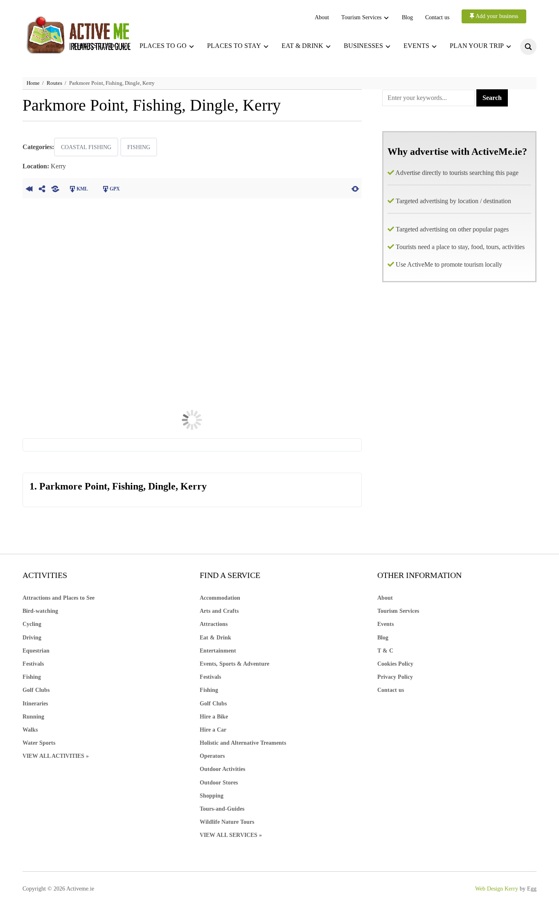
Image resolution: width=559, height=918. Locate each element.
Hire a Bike (214, 717)
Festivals (33, 664)
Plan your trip (477, 45)
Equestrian (36, 651)
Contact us (437, 17)
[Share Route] (42, 188)
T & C (385, 651)
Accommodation (220, 598)
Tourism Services (361, 17)
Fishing (138, 147)
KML (82, 189)
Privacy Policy (395, 677)
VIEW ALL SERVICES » (231, 835)
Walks (30, 730)
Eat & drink (302, 45)
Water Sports (39, 743)
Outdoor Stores (219, 783)
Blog (407, 17)
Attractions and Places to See (59, 598)
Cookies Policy (395, 664)
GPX (115, 189)
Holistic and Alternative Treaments (243, 743)
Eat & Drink (215, 638)
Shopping (211, 796)
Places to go (163, 45)
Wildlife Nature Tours (227, 822)
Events (416, 45)
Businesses (363, 45)
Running (33, 717)
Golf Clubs (36, 690)
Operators (212, 756)
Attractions (214, 624)
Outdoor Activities (222, 769)
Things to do (95, 45)
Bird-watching (40, 611)
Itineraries (35, 703)
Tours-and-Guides (222, 809)
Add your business (496, 16)
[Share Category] (55, 188)
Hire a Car (213, 730)
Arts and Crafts (219, 611)
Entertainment (218, 651)
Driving (32, 638)
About (322, 17)
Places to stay (234, 45)
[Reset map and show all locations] (355, 188)
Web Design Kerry (496, 889)
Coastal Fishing (86, 147)
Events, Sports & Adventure (234, 664)
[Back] (29, 188)
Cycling (32, 624)
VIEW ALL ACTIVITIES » (56, 756)
